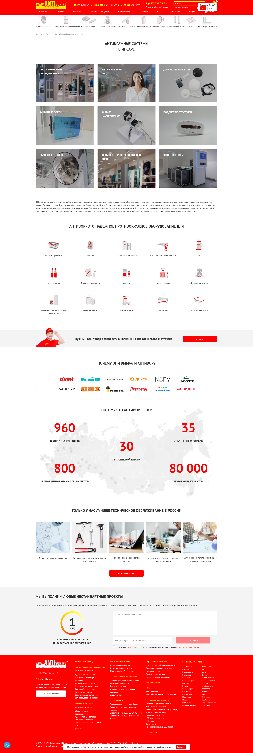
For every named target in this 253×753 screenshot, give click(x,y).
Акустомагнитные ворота (85, 677)
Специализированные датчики (88, 722)
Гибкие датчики (81, 711)
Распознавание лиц (84, 661)
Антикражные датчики (84, 707)
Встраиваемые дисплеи (156, 706)
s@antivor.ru (46, 679)
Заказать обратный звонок (157, 7)
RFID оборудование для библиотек (161, 694)
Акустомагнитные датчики (86, 719)
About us (211, 11)
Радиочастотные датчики (85, 717)
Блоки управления (118, 686)
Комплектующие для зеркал (158, 677)
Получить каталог (51, 693)
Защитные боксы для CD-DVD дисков (126, 713)
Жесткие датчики (82, 714)
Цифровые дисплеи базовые (158, 703)
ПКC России (151, 732)
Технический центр (100, 11)
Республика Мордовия (64, 34)
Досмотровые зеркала (155, 674)
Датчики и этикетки (84, 703)
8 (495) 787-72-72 (48, 672)
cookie (83, 747)
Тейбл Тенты (151, 724)
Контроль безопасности (85, 689)
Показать (6, 750)
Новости (144, 11)
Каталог (60, 11)
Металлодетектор (154, 682)
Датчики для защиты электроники (124, 680)
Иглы (77, 725)
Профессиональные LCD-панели (160, 727)
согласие (130, 647)
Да (203, 8)
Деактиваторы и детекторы (86, 695)
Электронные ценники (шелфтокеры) (162, 709)
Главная (39, 34)
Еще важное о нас (126, 573)
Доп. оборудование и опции (86, 698)
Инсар (80, 34)
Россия (48, 34)
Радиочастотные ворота (85, 674)
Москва (185, 7)
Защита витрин (116, 695)
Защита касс (80, 680)
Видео (192, 11)
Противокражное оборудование (90, 667)
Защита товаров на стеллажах (124, 676)
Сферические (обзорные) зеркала (160, 665)
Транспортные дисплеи (156, 712)
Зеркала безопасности (156, 661)
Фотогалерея (124, 11)
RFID (148, 687)
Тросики (78, 728)
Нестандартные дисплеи (157, 700)
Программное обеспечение (122, 671)
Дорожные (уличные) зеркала (159, 668)
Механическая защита (119, 683)
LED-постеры (151, 721)
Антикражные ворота (84, 670)
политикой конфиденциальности (190, 647)
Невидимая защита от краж (86, 686)
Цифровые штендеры (155, 715)
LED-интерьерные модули (157, 718)
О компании (41, 11)
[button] (38, 384)
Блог (159, 11)
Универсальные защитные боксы (124, 704)
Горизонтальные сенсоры (121, 668)
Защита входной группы (85, 683)
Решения (77, 11)
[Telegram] (7, 745)
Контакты (175, 11)
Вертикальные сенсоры (120, 665)
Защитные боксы (118, 700)
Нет (210, 8)
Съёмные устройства (83, 692)
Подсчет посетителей (120, 661)
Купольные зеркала (154, 671)
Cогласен (180, 747)
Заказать (200, 339)
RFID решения (152, 691)
